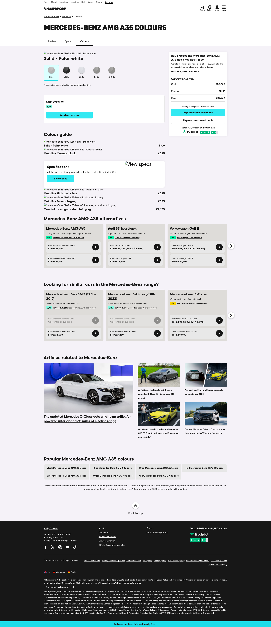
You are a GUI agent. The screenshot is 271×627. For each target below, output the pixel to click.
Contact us (104, 532)
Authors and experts (107, 536)
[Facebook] (46, 548)
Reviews (109, 2)
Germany (60, 572)
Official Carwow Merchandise (111, 545)
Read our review (69, 115)
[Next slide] (231, 246)
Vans (90, 2)
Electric (75, 2)
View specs (60, 178)
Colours (84, 41)
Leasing (63, 2)
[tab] (52, 41)
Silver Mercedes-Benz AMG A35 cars (66, 476)
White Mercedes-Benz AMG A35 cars (113, 476)
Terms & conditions (92, 560)
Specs (68, 41)
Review (52, 41)
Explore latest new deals (198, 112)
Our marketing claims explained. (60, 587)
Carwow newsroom (107, 541)
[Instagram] (60, 548)
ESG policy (147, 560)
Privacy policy (160, 560)
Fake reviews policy (176, 560)
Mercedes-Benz (51, 16)
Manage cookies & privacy (113, 560)
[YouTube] (68, 548)
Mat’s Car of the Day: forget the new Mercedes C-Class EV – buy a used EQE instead (156, 394)
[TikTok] (75, 548)
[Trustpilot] (198, 131)
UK (49, 572)
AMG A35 (66, 16)
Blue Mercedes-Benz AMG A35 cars (112, 468)
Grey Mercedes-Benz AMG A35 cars (158, 468)
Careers (150, 528)
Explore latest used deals (198, 120)
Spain (73, 572)
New (46, 2)
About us (102, 528)
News (99, 2)
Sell (83, 2)
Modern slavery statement (197, 560)
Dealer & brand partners (157, 532)
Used (54, 2)
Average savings (51, 591)
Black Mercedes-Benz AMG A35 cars (66, 468)
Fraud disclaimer (133, 560)
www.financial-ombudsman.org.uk (205, 607)
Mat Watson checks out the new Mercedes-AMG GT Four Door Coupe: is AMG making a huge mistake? (158, 433)
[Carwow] (55, 8)
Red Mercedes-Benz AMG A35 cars (204, 468)
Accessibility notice (219, 560)
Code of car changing (217, 564)
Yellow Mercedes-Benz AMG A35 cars (158, 476)
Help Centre (51, 528)
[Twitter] (53, 548)
